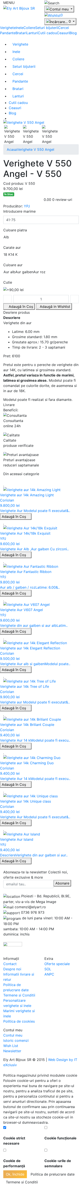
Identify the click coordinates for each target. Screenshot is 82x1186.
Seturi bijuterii (46, 27)
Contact (10, 964)
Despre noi (12, 969)
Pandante (8, 33)
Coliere (29, 27)
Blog (73, 33)
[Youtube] (8, 891)
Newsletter (12, 1051)
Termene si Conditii (19, 995)
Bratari (21, 33)
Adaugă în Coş (14, 516)
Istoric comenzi (16, 1040)
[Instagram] (12, 891)
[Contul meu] (59, 9)
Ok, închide (15, 1174)
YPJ (27, 206)
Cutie (7, 282)
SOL (47, 969)
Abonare (62, 883)
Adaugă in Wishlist (54, 306)
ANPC (49, 974)
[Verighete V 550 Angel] (23, 122)
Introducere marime (19, 211)
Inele (19, 27)
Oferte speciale (57, 964)
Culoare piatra (15, 230)
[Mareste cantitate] (74, 299)
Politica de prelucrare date (53, 1174)
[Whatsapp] (1, 1070)
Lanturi (32, 33)
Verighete (8, 27)
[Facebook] (4, 891)
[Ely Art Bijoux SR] (19, 8)
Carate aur (12, 247)
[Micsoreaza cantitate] (7, 299)
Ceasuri (63, 33)
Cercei (63, 27)
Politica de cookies (19, 1021)
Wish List (10, 1046)
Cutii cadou (47, 33)
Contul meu (12, 1035)
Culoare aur (13, 265)
